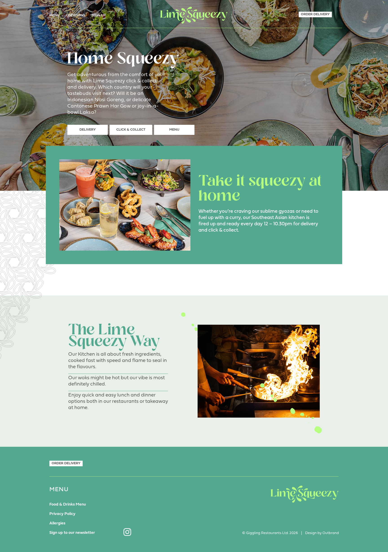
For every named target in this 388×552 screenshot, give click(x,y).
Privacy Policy (62, 514)
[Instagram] (127, 532)
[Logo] (194, 15)
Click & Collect (131, 129)
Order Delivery (315, 14)
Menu (54, 15)
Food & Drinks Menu (67, 504)
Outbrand (330, 533)
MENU (174, 129)
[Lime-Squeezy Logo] (305, 494)
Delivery (87, 129)
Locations (75, 15)
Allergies (57, 523)
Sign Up (99, 15)
